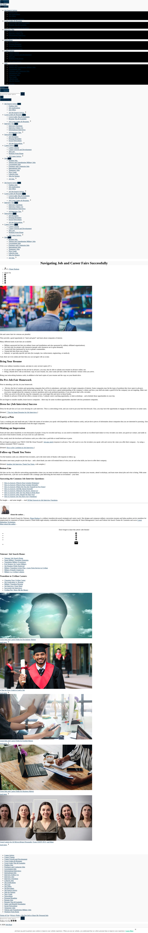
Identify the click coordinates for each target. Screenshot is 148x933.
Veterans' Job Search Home (13, 558)
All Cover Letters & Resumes (19, 28)
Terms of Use (4, 915)
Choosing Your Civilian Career (14, 580)
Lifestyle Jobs (13, 79)
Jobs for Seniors (14, 81)
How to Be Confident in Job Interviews (20, 448)
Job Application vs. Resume (13, 582)
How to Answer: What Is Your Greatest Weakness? (21, 483)
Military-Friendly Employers (14, 570)
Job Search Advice (10, 10)
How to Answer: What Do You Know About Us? (21, 491)
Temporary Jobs (14, 75)
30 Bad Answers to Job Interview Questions (42, 500)
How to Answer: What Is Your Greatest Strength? (21, 485)
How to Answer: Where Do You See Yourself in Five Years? (25, 487)
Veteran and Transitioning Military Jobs (22, 67)
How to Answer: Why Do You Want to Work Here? (22, 493)
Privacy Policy (15, 915)
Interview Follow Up (16, 33)
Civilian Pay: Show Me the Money (16, 590)
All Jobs (12, 84)
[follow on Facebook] (15, 921)
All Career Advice (15, 61)
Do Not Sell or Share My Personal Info (35, 915)
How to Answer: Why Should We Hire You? (19, 494)
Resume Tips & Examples (17, 25)
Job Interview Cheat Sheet (13, 586)
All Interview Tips (15, 38)
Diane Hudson (14, 269)
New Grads (13, 77)
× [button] (135, 929)
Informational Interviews (17, 35)
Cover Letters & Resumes (13, 21)
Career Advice (9, 51)
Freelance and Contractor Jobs (19, 71)
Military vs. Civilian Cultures (14, 572)
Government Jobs (15, 69)
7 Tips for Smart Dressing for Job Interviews (22, 412)
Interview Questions (15, 31)
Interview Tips (9, 29)
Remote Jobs (13, 65)
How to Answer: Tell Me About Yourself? (18, 489)
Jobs (5, 63)
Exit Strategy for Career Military (15, 564)
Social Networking (15, 46)
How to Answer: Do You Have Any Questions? (20, 496)
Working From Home (16, 58)
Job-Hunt (3, 4)
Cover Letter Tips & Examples (19, 23)
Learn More (129, 931)
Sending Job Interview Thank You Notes (20, 464)
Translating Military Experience (15, 562)
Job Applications (14, 14)
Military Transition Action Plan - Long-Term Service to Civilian (26, 568)
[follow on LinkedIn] (13, 921)
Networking (8, 40)
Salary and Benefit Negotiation (14, 904)
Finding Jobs (13, 12)
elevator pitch (48, 442)
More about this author (7, 524)
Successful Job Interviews (13, 588)
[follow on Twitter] (11, 921)
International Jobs (15, 73)
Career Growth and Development (20, 55)
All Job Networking (16, 49)
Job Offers (12, 16)
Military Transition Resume (13, 584)
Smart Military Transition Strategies (16, 560)
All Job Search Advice (16, 19)
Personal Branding (15, 44)
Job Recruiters (13, 42)
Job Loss (12, 57)
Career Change (14, 53)
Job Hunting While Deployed (14, 566)
